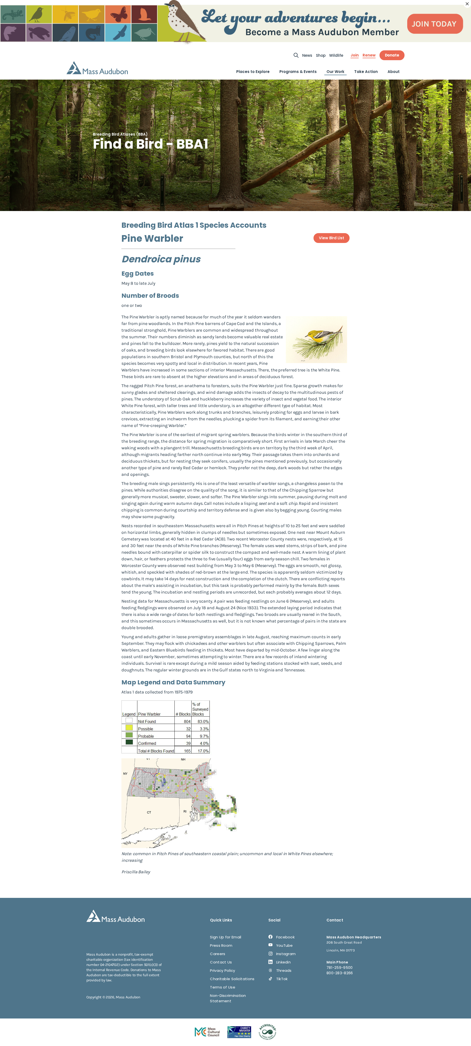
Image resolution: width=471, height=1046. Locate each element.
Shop (321, 55)
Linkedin (283, 962)
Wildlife (336, 55)
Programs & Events (298, 71)
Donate (392, 55)
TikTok (282, 978)
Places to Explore (253, 71)
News (307, 55)
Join (355, 55)
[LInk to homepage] (97, 67)
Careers (217, 953)
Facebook (285, 937)
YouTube (284, 945)
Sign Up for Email (225, 937)
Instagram (286, 953)
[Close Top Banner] (467, 4)
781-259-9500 (340, 967)
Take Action (366, 71)
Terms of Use (222, 987)
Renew (369, 55)
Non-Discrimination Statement (228, 998)
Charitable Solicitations (232, 978)
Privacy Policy (222, 970)
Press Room (221, 945)
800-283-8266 (340, 972)
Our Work (335, 71)
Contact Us (221, 962)
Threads (284, 970)
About (394, 71)
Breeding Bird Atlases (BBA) (120, 134)
